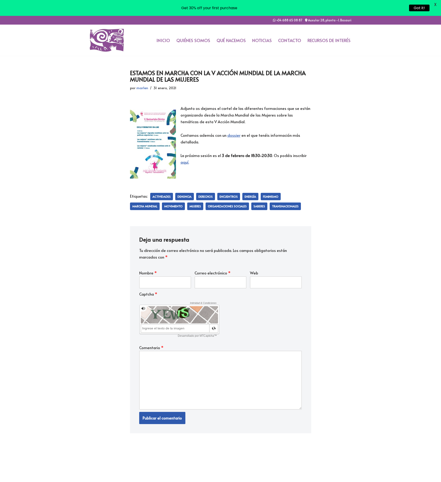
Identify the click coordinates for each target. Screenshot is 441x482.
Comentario (151, 347)
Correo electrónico (213, 273)
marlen (142, 87)
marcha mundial (144, 206)
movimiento (173, 206)
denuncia (185, 196)
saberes (259, 206)
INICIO (163, 40)
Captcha (148, 294)
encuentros (229, 196)
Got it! (419, 8)
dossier (233, 135)
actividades (162, 196)
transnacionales (285, 206)
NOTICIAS (262, 40)
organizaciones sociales (227, 206)
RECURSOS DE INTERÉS (329, 40)
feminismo (270, 196)
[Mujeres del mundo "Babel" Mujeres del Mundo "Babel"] (107, 40)
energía (250, 196)
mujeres (195, 206)
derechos (205, 196)
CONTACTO (289, 40)
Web (254, 273)
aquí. (185, 162)
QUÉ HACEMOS (231, 40)
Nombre (148, 273)
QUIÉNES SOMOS (193, 40)
